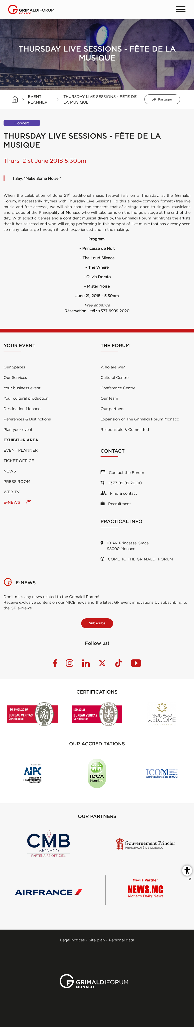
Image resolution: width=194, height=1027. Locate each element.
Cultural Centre (114, 377)
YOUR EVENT (19, 345)
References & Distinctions (27, 419)
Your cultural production (26, 398)
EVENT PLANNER (38, 99)
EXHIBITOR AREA (21, 439)
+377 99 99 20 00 (124, 483)
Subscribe (97, 623)
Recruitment (119, 503)
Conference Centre (118, 387)
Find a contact (123, 493)
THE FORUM (115, 345)
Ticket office (19, 460)
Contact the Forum (126, 472)
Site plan (97, 940)
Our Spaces (14, 367)
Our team (109, 398)
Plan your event (18, 429)
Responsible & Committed (125, 429)
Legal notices (72, 940)
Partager (165, 99)
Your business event (22, 387)
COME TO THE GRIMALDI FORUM (140, 559)
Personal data (121, 940)
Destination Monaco (22, 408)
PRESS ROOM (17, 481)
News (10, 471)
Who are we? (113, 367)
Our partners (112, 408)
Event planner (21, 450)
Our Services (15, 377)
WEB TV (12, 491)
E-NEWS (12, 502)
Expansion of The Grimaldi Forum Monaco (140, 419)
